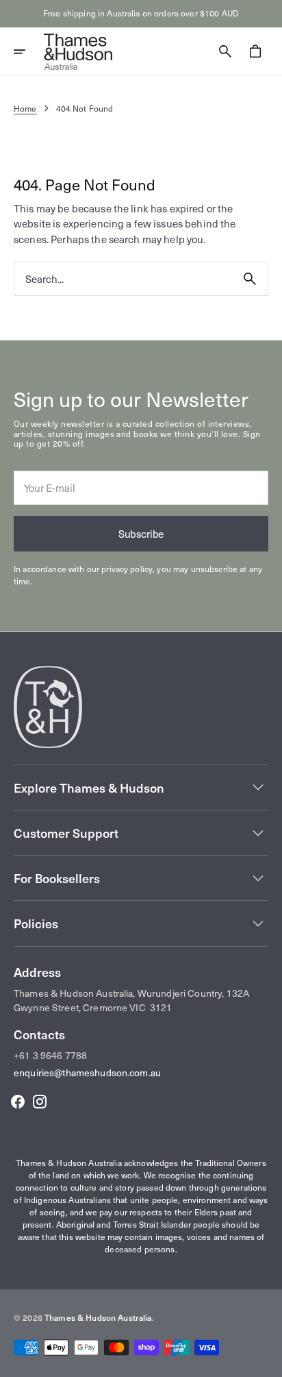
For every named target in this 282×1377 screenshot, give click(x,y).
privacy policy (127, 568)
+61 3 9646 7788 (50, 1055)
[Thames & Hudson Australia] (78, 51)
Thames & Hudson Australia (98, 1317)
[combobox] (123, 279)
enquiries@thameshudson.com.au (87, 1072)
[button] (29, 51)
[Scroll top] (266, 1361)
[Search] (250, 279)
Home (25, 108)
